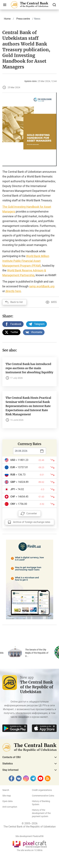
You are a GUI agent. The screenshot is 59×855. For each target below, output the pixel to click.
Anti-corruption (9, 806)
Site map (6, 795)
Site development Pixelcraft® (29, 836)
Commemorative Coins (43, 795)
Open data (7, 801)
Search (5, 790)
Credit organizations (42, 790)
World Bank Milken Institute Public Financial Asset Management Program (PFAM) (25, 260)
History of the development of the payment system (41, 813)
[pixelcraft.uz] (29, 843)
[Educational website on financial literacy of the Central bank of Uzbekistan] (29, 579)
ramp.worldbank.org (41, 286)
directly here (13, 291)
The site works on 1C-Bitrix (29, 850)
